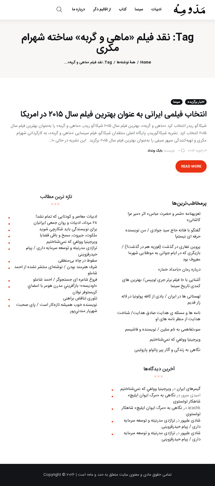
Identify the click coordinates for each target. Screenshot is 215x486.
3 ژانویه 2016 (197, 151)
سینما (176, 102)
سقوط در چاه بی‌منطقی (77, 260)
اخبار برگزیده (195, 102)
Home (145, 62)
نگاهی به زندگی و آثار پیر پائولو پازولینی (167, 350)
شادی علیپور (190, 420)
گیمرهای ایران (188, 388)
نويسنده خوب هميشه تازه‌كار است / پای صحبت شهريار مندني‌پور (56, 308)
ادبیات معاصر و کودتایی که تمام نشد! (66, 216)
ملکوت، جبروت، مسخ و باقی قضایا (68, 235)
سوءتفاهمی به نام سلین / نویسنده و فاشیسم (162, 329)
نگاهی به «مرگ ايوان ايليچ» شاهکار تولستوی (164, 398)
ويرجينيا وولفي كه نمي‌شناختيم (175, 339)
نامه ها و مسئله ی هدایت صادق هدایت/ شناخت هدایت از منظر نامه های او (158, 316)
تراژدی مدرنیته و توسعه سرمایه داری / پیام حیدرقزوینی (61, 251)
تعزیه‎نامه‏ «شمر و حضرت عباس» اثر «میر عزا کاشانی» (164, 217)
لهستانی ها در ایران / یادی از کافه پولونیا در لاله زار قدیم (160, 299)
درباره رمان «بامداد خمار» (179, 269)
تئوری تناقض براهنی (80, 298)
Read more (191, 166)
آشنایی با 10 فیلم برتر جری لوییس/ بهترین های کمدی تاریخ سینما (161, 283)
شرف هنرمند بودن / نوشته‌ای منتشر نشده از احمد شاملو (55, 270)
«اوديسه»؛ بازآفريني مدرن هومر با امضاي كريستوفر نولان (62, 289)
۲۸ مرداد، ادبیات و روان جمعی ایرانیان (65, 222)
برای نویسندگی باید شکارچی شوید (68, 229)
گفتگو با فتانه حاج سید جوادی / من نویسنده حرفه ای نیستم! (162, 233)
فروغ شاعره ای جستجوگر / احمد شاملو (65, 279)
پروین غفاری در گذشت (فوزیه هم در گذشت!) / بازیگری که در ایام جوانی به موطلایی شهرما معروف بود (161, 253)
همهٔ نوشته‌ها (126, 62)
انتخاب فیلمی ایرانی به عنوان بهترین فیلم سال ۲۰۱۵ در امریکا (113, 114)
